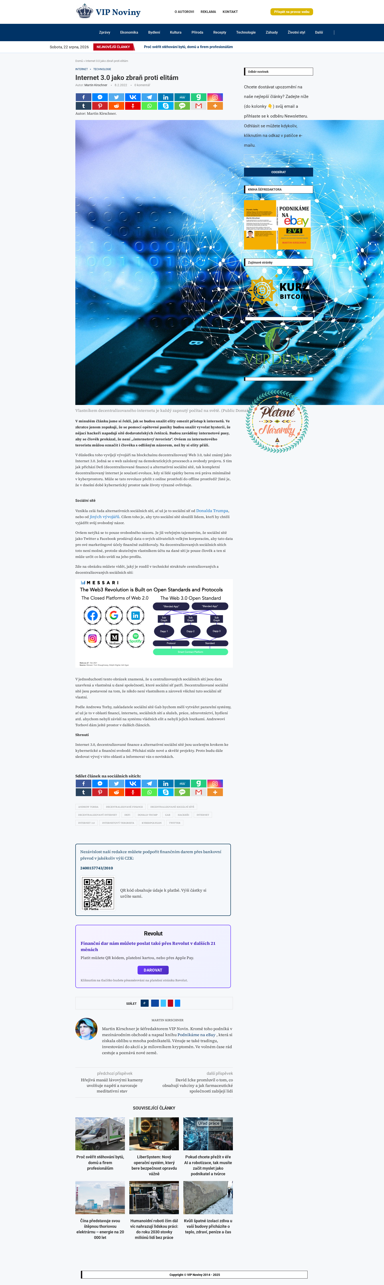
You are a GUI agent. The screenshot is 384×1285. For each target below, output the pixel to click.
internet (203, 815)
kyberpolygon (152, 823)
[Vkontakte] (133, 97)
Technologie (246, 32)
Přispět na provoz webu (291, 12)
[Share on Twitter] (163, 1003)
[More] (215, 106)
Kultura (176, 32)
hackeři (183, 815)
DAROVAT (153, 970)
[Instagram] (298, 47)
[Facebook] (292, 47)
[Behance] (309, 47)
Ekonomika (129, 32)
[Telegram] (149, 97)
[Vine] (322, 47)
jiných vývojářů (104, 516)
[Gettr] (133, 106)
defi (127, 815)
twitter (174, 823)
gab (167, 815)
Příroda (197, 32)
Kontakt (230, 12)
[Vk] (317, 47)
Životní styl (296, 32)
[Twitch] (325, 47)
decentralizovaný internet (97, 815)
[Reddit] (338, 47)
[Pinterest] (301, 47)
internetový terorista (118, 823)
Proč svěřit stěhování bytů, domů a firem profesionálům (188, 47)
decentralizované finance (124, 807)
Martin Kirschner (95, 85)
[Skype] (166, 106)
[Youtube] (314, 47)
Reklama (208, 12)
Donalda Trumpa (212, 510)
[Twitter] (116, 97)
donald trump (148, 815)
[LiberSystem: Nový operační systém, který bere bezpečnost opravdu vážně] (154, 1134)
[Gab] (198, 97)
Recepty (219, 32)
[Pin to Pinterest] (170, 1003)
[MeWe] (182, 97)
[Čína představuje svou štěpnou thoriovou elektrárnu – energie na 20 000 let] (100, 1197)
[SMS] (182, 106)
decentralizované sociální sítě (172, 807)
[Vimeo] (329, 47)
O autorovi (184, 12)
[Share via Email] (177, 1003)
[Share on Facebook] (155, 1003)
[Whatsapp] (149, 106)
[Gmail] (198, 106)
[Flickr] (306, 47)
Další (319, 32)
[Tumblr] (83, 106)
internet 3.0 (86, 823)
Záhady (272, 32)
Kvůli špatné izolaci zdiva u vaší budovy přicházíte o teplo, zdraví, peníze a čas (208, 1226)
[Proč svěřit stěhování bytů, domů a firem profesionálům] (100, 1134)
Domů (79, 61)
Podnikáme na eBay (197, 1034)
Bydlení (154, 32)
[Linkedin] (166, 97)
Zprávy (104, 32)
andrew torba (88, 807)
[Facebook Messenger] (100, 97)
